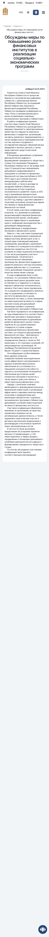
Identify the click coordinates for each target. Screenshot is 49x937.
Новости (18, 26)
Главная (7, 26)
